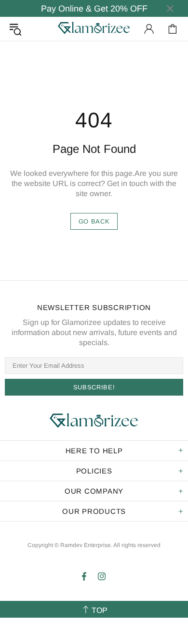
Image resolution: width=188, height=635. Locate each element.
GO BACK (94, 221)
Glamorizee (94, 28)
